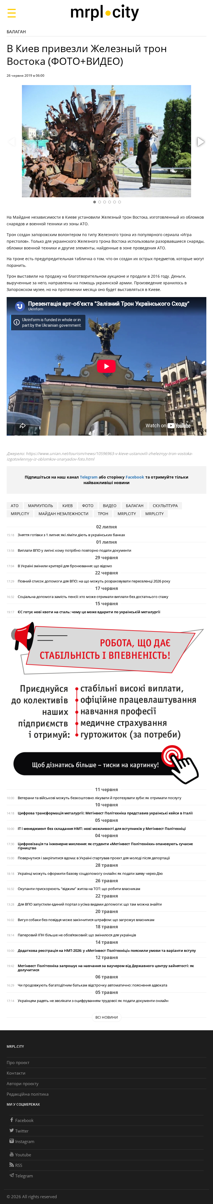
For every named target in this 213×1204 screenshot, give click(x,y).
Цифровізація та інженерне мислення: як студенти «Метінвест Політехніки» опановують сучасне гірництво (105, 846)
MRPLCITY (20, 513)
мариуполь (40, 505)
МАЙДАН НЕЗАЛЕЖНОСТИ (63, 513)
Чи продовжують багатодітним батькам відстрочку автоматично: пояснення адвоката (92, 985)
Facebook (135, 477)
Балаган (16, 31)
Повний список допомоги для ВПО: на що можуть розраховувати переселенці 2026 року (94, 581)
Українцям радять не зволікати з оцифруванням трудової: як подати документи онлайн (93, 1001)
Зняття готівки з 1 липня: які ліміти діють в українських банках (71, 535)
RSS (18, 1165)
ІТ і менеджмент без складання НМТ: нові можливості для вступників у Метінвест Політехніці (102, 829)
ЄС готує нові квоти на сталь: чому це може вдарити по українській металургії (89, 612)
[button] (200, 142)
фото (87, 505)
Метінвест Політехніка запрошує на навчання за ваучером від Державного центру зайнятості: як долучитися (106, 968)
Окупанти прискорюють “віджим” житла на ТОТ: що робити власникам (79, 889)
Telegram (89, 477)
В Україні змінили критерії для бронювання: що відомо (65, 566)
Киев (67, 505)
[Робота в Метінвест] (106, 703)
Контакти (16, 1073)
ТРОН (103, 513)
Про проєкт (18, 1062)
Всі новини (106, 1017)
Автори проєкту (23, 1083)
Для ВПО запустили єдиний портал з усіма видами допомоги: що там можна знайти (90, 904)
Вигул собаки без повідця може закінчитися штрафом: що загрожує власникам (86, 920)
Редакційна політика (28, 1094)
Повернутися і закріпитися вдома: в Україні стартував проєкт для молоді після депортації (94, 858)
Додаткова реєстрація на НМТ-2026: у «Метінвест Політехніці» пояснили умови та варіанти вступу (107, 951)
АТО (15, 505)
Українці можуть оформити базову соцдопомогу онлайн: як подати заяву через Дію (90, 873)
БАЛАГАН (134, 505)
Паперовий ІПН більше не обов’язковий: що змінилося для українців (77, 935)
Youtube (23, 1154)
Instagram (24, 1141)
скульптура (165, 505)
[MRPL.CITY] (105, 13)
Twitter (22, 1131)
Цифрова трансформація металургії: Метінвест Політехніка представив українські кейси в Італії (105, 813)
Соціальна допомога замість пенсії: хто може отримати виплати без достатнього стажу (93, 597)
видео (109, 505)
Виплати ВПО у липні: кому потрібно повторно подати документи (74, 550)
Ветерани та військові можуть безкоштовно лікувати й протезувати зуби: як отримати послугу (99, 798)
